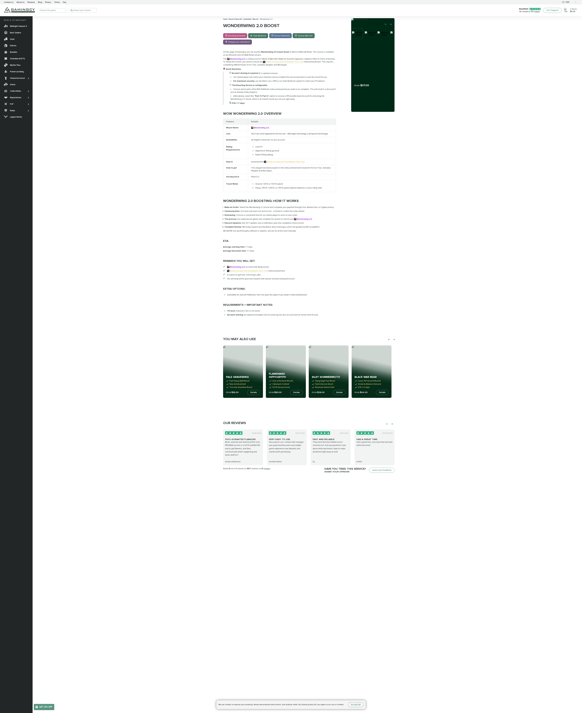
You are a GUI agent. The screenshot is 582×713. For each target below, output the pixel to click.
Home (225, 19)
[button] (577, 692)
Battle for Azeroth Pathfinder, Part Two (284, 62)
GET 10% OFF (45, 707)
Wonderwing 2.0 (237, 59)
